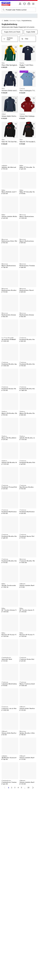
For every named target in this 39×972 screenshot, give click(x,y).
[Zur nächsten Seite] (32, 787)
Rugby (18, 20)
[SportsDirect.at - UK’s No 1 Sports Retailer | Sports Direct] (6, 4)
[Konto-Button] (20, 4)
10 (28, 787)
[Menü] (33, 4)
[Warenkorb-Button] (29, 4)
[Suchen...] (4, 10)
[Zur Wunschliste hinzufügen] (16, 47)
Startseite (12, 20)
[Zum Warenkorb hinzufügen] (16, 51)
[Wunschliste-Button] (24, 4)
